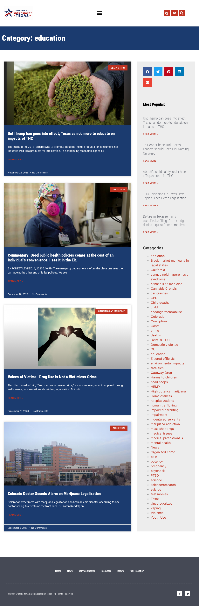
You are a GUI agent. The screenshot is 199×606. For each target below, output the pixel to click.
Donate (120, 570)
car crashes (159, 293)
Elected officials (163, 359)
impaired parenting (165, 410)
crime (155, 330)
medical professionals (167, 438)
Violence (157, 513)
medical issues (161, 433)
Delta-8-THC (160, 340)
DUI (153, 349)
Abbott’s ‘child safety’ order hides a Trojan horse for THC (165, 174)
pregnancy (158, 466)
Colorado (158, 316)
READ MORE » (150, 134)
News (155, 447)
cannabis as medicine (166, 284)
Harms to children (164, 377)
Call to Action (137, 570)
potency (157, 461)
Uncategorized (162, 503)
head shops (159, 382)
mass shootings (162, 429)
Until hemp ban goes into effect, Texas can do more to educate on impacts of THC (165, 122)
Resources (106, 570)
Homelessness (161, 396)
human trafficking (164, 405)
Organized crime (163, 452)
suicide (156, 489)
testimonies (159, 494)
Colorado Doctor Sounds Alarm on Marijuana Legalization (54, 493)
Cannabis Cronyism (165, 288)
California (158, 270)
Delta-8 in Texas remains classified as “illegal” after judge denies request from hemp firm (164, 220)
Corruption (159, 321)
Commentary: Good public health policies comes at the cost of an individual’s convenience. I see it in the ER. (60, 257)
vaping (156, 508)
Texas (155, 499)
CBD (154, 298)
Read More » (15, 159)
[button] (99, 13)
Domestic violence (164, 345)
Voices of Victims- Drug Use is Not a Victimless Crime (52, 377)
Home (58, 570)
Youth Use (158, 517)
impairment (159, 415)
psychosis (158, 471)
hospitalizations (162, 401)
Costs (155, 326)
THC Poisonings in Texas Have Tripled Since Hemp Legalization (164, 196)
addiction (158, 256)
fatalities (157, 368)
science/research (163, 485)
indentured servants (165, 419)
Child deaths (160, 302)
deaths (156, 335)
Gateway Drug (161, 373)
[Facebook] (167, 13)
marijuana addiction (165, 424)
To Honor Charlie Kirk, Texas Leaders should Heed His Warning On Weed (166, 149)
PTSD (155, 475)
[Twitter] (174, 13)
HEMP (155, 387)
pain (154, 457)
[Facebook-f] (179, 593)
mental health (161, 443)
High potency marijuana (168, 391)
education (158, 354)
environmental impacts (167, 363)
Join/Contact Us (87, 570)
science (156, 480)
